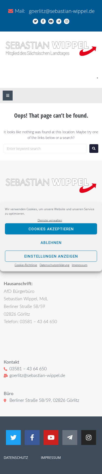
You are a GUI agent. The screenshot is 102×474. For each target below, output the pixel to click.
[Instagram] (66, 21)
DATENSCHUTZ (16, 457)
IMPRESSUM (50, 457)
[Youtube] (51, 21)
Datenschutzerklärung (54, 265)
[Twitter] (35, 21)
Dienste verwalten (50, 220)
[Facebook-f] (43, 21)
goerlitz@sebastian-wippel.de (62, 11)
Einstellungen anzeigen (51, 256)
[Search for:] (45, 148)
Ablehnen (51, 242)
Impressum (79, 265)
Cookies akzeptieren (51, 229)
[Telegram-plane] (59, 21)
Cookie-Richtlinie (26, 265)
